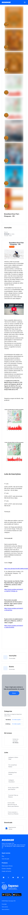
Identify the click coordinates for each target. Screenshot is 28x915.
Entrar (14, 693)
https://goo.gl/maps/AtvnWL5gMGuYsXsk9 (16, 568)
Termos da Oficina (5, 909)
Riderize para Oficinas (7, 865)
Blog (3, 856)
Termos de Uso (5, 906)
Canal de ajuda (5, 858)
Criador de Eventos (6, 871)
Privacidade (4, 904)
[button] (14, 719)
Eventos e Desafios (6, 868)
